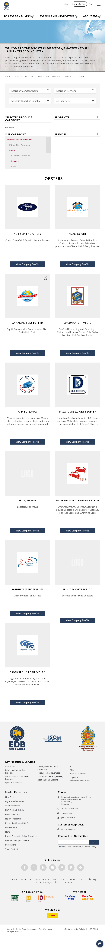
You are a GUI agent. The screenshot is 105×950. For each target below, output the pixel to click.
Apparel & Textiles (13, 782)
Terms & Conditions (18, 879)
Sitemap (68, 882)
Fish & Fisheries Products (48, 76)
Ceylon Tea (10, 766)
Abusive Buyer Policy (49, 882)
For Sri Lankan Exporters (56, 16)
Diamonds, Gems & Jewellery (50, 776)
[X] (33, 867)
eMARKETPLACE (12, 814)
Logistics (74, 777)
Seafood (68, 76)
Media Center (11, 827)
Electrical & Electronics (80, 780)
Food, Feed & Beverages (48, 773)
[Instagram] (52, 867)
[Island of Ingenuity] (46, 898)
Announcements (12, 805)
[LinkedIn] (43, 867)
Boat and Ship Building (47, 779)
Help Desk (9, 797)
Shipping (92, 879)
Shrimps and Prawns (20, 156)
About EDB (90, 16)
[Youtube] (61, 867)
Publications (10, 844)
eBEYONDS (93, 929)
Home (7, 76)
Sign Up (94, 842)
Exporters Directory (23, 76)
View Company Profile (27, 264)
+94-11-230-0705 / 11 (69, 808)
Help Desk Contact (68, 829)
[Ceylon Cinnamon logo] (28, 898)
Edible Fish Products (19, 145)
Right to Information (14, 801)
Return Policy (76, 879)
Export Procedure (13, 818)
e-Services (81, 4)
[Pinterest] (71, 867)
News (7, 832)
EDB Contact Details (14, 810)
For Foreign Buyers (17, 16)
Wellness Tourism (78, 773)
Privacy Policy (40, 879)
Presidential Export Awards (17, 840)
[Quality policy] (52, 738)
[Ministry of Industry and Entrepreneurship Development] (88, 738)
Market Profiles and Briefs (17, 823)
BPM (72, 770)
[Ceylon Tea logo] (15, 898)
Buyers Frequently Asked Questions (21, 836)
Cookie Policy (58, 879)
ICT (71, 766)
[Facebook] (24, 867)
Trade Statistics (12, 849)
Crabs (14, 166)
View (60, 846)
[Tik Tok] (80, 867)
